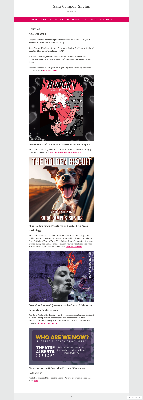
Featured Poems (50, 70)
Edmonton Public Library (47, 323)
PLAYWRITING (56, 19)
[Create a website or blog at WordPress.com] (71, 396)
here (36, 381)
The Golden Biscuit (74, 247)
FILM (43, 19)
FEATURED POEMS (105, 19)
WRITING (89, 19)
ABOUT (34, 19)
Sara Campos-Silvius (71, 6)
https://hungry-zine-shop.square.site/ (64, 152)
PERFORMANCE (74, 19)
